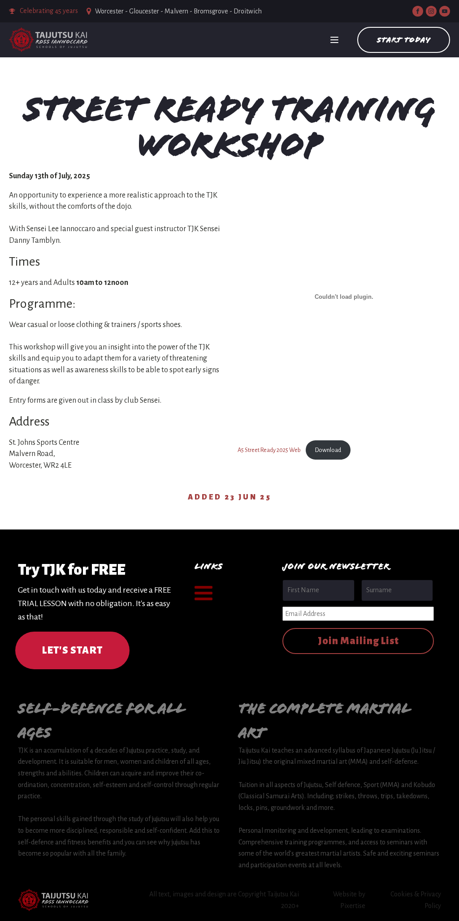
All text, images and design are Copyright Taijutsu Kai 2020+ (224, 900)
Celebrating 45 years (49, 10)
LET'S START (72, 650)
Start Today (403, 39)
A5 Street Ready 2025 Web (269, 450)
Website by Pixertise (349, 900)
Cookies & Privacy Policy (415, 900)
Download (328, 450)
